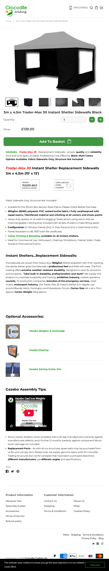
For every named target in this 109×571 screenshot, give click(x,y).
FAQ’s (66, 534)
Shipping (49, 506)
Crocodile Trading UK (36, 558)
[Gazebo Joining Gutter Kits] (15, 370)
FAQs (77, 506)
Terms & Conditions (55, 511)
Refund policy (14, 521)
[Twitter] (92, 543)
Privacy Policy (89, 538)
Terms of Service (15, 516)
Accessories (12, 511)
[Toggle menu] (101, 7)
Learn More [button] (10, 566)
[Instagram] (101, 543)
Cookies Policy (82, 511)
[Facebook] (97, 543)
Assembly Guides (15, 506)
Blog (100, 538)
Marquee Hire (14, 501)
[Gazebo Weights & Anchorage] (13, 338)
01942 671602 (80, 7)
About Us (79, 501)
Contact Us (50, 501)
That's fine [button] (95, 565)
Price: (7, 129)
